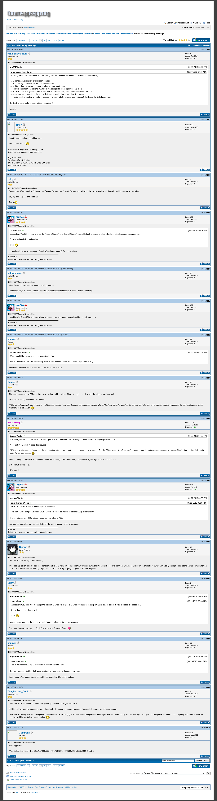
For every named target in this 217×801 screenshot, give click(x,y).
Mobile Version (58, 787)
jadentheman (67, 269)
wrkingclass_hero (17, 53)
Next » (61, 40)
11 (45, 40)
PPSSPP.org (22, 787)
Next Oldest (14, 760)
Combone (24, 732)
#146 (208, 542)
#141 (208, 301)
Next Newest (26, 760)
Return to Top (32, 787)
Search (170, 23)
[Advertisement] (105, 11)
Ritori (19, 125)
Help (208, 23)
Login (25, 27)
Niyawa (23, 547)
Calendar (197, 23)
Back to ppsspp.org (14, 19)
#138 (208, 175)
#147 (208, 579)
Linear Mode (205, 45)
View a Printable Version (18, 773)
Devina (11, 382)
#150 (208, 728)
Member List (183, 23)
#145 (208, 480)
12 (49, 40)
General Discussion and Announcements (112, 34)
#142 (208, 335)
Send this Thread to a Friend (20, 776)
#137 (208, 119)
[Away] (25, 217)
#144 (208, 418)
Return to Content (45, 787)
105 (55, 40)
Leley (64, 175)
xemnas (65, 335)
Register (32, 27)
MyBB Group (35, 792)
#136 (208, 49)
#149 (208, 687)
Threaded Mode (193, 45)
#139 (208, 213)
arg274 (20, 217)
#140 (208, 269)
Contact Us (12, 787)
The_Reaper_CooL (18, 691)
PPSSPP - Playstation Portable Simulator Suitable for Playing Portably (59, 34)
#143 (208, 378)
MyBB (18, 792)
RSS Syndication (70, 787)
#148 (208, 639)
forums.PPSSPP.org (15, 34)
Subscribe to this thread (18, 779)
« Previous (21, 40)
